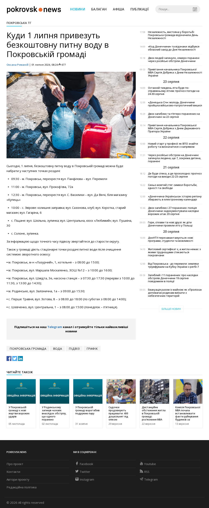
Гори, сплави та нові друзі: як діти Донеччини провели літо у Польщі (170, 224)
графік (92, 348)
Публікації (139, 9)
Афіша (118, 9)
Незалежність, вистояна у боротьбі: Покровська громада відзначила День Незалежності (173, 35)
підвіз (74, 348)
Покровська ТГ (19, 23)
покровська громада (28, 348)
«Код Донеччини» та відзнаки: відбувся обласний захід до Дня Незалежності (173, 48)
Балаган (99, 9)
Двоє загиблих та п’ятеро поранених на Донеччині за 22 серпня (174, 115)
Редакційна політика (22, 487)
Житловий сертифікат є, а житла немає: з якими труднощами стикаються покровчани (174, 252)
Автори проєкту (18, 479)
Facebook (86, 464)
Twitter (85, 472)
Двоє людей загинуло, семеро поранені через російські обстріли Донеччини (173, 59)
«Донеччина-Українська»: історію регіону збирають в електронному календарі (175, 198)
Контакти (13, 472)
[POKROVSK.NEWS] (34, 9)
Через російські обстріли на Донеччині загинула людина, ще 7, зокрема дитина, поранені (174, 158)
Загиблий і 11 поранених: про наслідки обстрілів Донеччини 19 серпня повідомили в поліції (173, 278)
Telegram (54, 327)
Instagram (87, 479)
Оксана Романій (18, 64)
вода (57, 348)
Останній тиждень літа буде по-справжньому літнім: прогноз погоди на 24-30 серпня (173, 91)
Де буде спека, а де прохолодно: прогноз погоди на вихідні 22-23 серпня (175, 175)
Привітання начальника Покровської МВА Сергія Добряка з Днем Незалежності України (175, 72)
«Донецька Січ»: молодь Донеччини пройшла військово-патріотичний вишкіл (175, 104)
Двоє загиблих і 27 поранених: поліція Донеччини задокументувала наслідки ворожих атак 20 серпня (173, 211)
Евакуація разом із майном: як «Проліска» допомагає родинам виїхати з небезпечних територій (175, 292)
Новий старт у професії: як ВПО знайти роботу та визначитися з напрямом (173, 145)
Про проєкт (15, 464)
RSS (146, 472)
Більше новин (171, 309)
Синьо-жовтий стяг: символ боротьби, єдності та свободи (172, 186)
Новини (77, 9)
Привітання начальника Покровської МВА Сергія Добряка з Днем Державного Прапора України (174, 128)
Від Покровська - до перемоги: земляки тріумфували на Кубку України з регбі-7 (173, 265)
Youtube (150, 464)
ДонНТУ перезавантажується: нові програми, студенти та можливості (170, 239)
